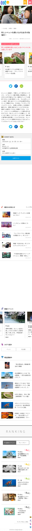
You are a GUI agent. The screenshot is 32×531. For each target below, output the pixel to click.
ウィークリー (22, 443)
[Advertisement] (16, 185)
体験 (10, 28)
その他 (5, 28)
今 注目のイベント (9, 443)
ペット (9, 349)
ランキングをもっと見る (22, 521)
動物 (15, 28)
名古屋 (23, 349)
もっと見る (29, 207)
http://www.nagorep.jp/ (26, 24)
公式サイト (16, 158)
